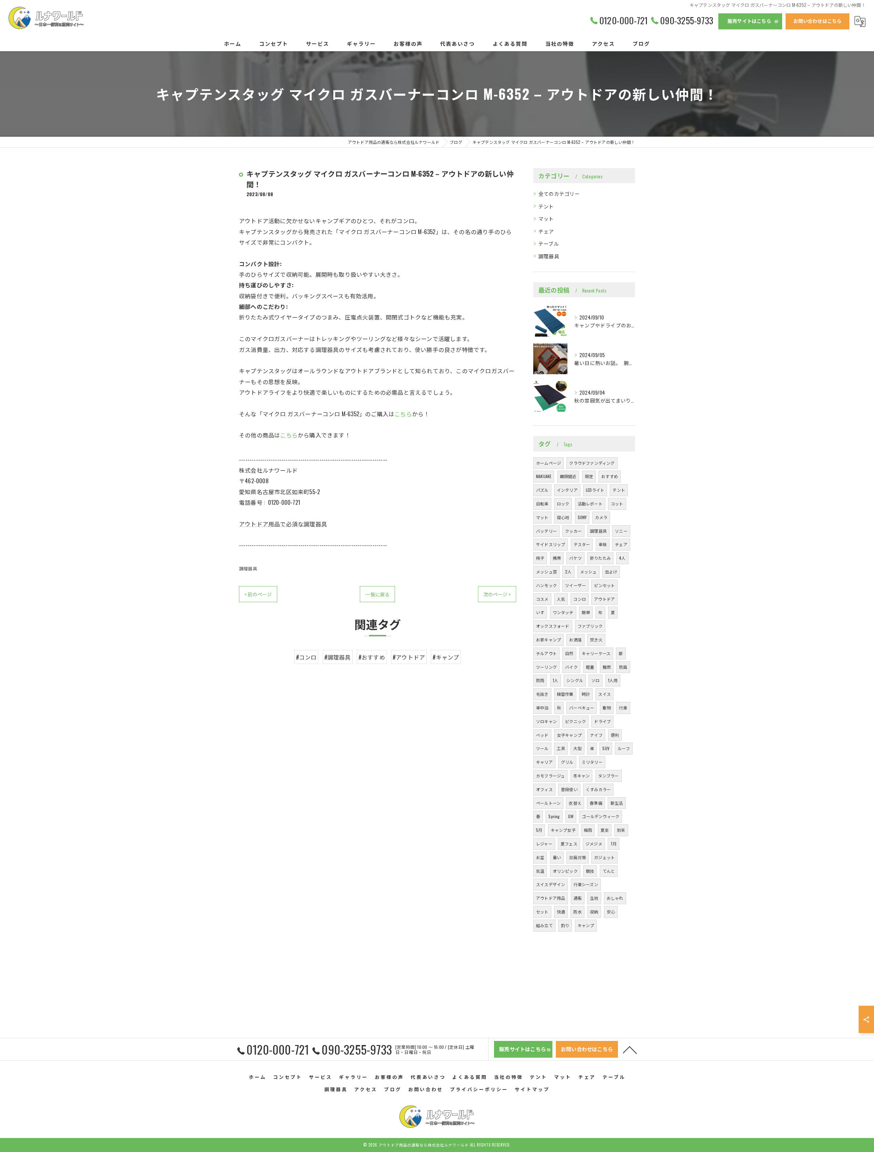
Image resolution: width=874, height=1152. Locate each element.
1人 (555, 680)
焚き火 (596, 639)
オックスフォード (552, 626)
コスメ (542, 599)
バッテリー (546, 531)
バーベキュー (581, 707)
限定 (589, 476)
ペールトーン (548, 803)
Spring (554, 816)
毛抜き (542, 694)
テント (546, 206)
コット (617, 503)
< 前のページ (258, 594)
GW (571, 816)
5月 (539, 830)
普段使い (569, 789)
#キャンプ (446, 657)
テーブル (548, 243)
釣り (565, 925)
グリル (567, 762)
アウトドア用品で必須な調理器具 (283, 523)
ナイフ (596, 735)
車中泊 (542, 707)
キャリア (544, 762)
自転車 (542, 503)
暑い (557, 857)
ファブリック (590, 626)
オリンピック (565, 871)
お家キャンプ (548, 639)
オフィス (544, 789)
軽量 (590, 667)
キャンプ (586, 925)
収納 (594, 911)
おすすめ (609, 476)
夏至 (605, 830)
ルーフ (624, 748)
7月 (613, 843)
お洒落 (575, 639)
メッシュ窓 (546, 571)
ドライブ (602, 721)
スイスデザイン (550, 884)
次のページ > (497, 594)
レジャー (544, 843)
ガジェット (604, 857)
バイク (571, 667)
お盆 (540, 857)
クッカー (573, 531)
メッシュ (588, 571)
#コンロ (306, 657)
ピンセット (604, 585)
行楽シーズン (586, 884)
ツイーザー (575, 585)
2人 (568, 571)
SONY (582, 517)
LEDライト (595, 490)
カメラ (601, 517)
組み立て (544, 925)
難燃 (607, 667)
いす (540, 612)
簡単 (586, 612)
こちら (403, 413)
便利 (615, 735)
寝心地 (563, 517)
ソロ (595, 680)
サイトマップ (532, 1089)
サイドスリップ (550, 544)
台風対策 (577, 857)
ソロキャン (546, 721)
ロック (563, 503)
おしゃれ (615, 898)
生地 (594, 898)
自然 (569, 653)
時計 (586, 694)
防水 (577, 911)
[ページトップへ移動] (630, 1049)
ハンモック (546, 585)
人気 (561, 599)
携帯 (557, 558)
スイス (604, 694)
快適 (561, 911)
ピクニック (575, 721)
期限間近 (568, 476)
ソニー (621, 531)
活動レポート (590, 503)
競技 (590, 871)
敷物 (607, 707)
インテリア (567, 490)
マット (546, 218)
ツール (542, 748)
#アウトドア (409, 657)
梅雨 (588, 830)
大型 (577, 748)
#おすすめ (371, 657)
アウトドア (604, 599)
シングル (574, 680)
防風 (623, 667)
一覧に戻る (377, 594)
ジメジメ (594, 843)
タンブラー (608, 775)
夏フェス (569, 843)
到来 (621, 830)
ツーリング (546, 667)
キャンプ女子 (563, 830)
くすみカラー (598, 789)
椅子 (540, 558)
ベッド (542, 735)
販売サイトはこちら (749, 20)
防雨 (540, 680)
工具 (561, 748)
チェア (546, 231)
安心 (611, 911)
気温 (540, 871)
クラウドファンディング (592, 463)
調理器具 (248, 568)
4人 (622, 558)
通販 (578, 898)
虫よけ (611, 571)
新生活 (616, 803)
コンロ (579, 599)
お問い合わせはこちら (817, 20)
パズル (542, 490)
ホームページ (548, 463)
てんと (609, 871)
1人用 (613, 680)
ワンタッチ (563, 612)
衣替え (575, 803)
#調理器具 (337, 657)
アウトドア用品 (550, 898)
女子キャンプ (569, 735)
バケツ (575, 558)
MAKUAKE (543, 476)
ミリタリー (592, 762)
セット (542, 911)
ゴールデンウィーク (600, 816)
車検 (602, 544)
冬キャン (581, 775)
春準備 (596, 803)
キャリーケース (596, 653)
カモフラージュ (550, 775)
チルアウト (546, 653)
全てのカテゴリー (559, 193)
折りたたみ (600, 558)
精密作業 (565, 694)
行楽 (623, 707)
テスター (582, 544)
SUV (605, 748)
